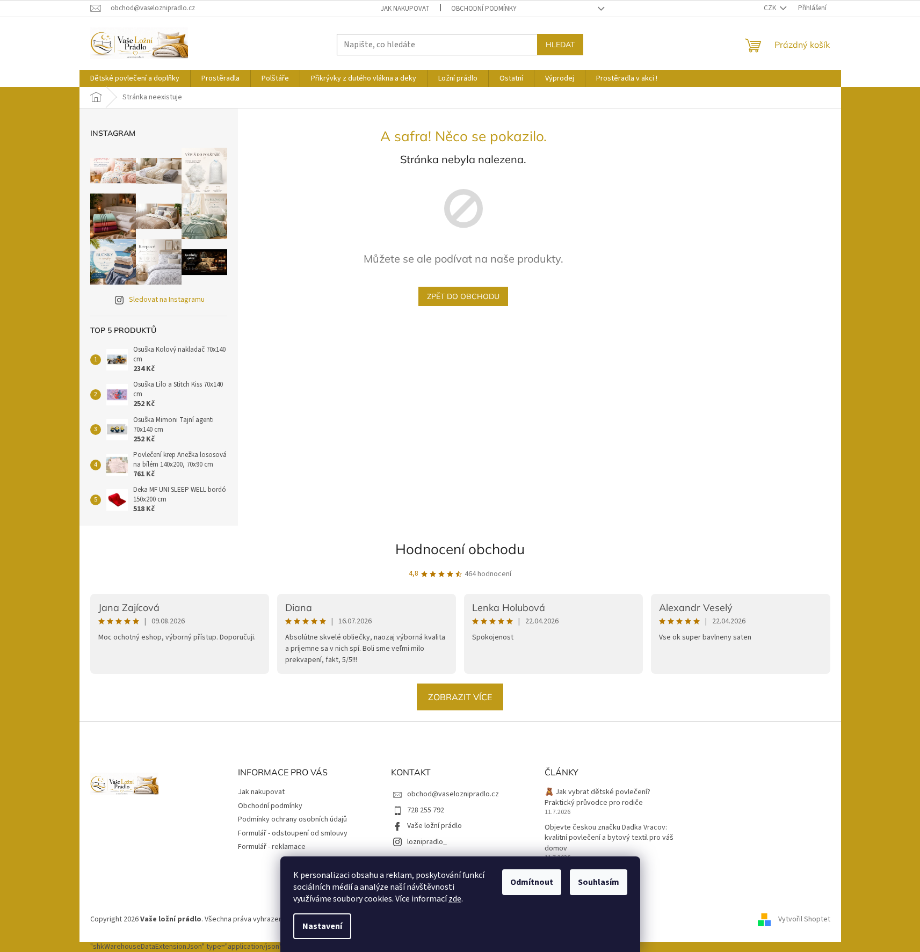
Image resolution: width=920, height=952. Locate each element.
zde (454, 899)
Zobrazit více (460, 697)
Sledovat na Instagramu (167, 299)
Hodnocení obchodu (460, 549)
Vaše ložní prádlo (434, 825)
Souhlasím (598, 882)
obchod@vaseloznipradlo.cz (453, 794)
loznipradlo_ (427, 842)
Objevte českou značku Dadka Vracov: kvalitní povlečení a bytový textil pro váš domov (609, 838)
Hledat (560, 44)
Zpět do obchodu (463, 296)
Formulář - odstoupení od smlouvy (292, 833)
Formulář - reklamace (272, 846)
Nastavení (322, 926)
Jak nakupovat (405, 8)
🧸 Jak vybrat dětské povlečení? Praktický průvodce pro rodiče (597, 797)
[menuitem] (134, 78)
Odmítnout (531, 882)
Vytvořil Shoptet (804, 919)
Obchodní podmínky (484, 8)
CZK (771, 8)
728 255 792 (425, 810)
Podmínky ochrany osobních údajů (292, 819)
